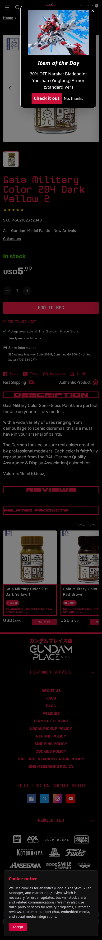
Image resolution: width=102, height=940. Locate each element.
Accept (18, 927)
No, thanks (73, 98)
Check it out (47, 98)
